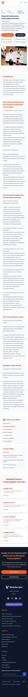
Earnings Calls (6, 423)
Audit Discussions (7, 429)
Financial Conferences (9, 426)
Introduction (6, 452)
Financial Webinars (8, 441)
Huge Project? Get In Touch (14, 604)
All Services (3, 12)
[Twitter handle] (12, 598)
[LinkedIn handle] (8, 598)
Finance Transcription (10, 12)
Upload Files (20, 35)
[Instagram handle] (19, 598)
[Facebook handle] (15, 598)
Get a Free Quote (7, 35)
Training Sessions (7, 435)
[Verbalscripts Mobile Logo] (3, 2)
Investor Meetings (7, 432)
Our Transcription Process (9, 465)
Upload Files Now (14, 577)
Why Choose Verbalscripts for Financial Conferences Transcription (13, 456)
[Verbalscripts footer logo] (14, 587)
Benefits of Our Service (8, 468)
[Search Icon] (21, 2)
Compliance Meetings (8, 438)
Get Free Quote (14, 572)
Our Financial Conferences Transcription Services (13, 461)
